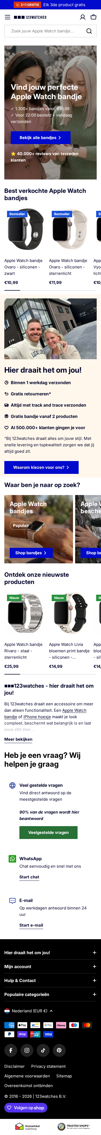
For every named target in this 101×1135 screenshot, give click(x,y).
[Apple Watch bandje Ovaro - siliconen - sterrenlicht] (70, 229)
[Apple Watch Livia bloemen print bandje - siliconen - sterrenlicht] (70, 613)
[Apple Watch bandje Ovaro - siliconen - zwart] (25, 229)
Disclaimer (14, 1066)
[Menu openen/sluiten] (7, 17)
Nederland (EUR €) (29, 1010)
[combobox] (50, 31)
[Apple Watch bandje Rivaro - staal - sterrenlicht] (25, 613)
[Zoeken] (89, 31)
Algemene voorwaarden (27, 1075)
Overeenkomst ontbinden (28, 1085)
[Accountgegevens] (82, 17)
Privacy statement (48, 1066)
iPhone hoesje (37, 716)
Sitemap (64, 1075)
